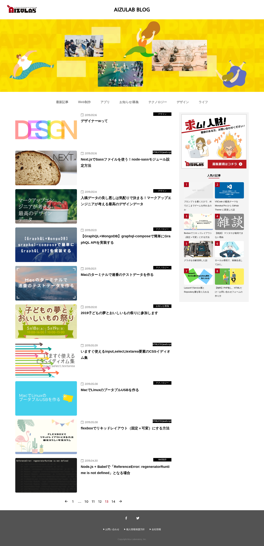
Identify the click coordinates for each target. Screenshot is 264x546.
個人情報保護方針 (135, 529)
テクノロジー (157, 102)
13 (107, 501)
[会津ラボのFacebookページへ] (126, 518)
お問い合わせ (112, 529)
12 (100, 501)
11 (93, 501)
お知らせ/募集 (129, 102)
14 (114, 501)
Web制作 (84, 102)
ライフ (203, 102)
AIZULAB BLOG (132, 10)
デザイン (183, 102)
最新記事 (62, 102)
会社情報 (156, 529)
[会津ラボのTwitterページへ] (138, 518)
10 (87, 501)
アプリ (105, 102)
